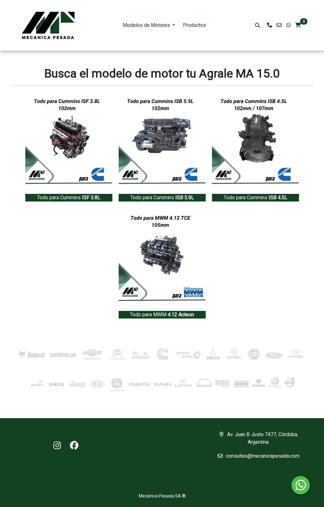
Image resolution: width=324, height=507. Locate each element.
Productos (194, 25)
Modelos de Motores (146, 25)
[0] (298, 25)
